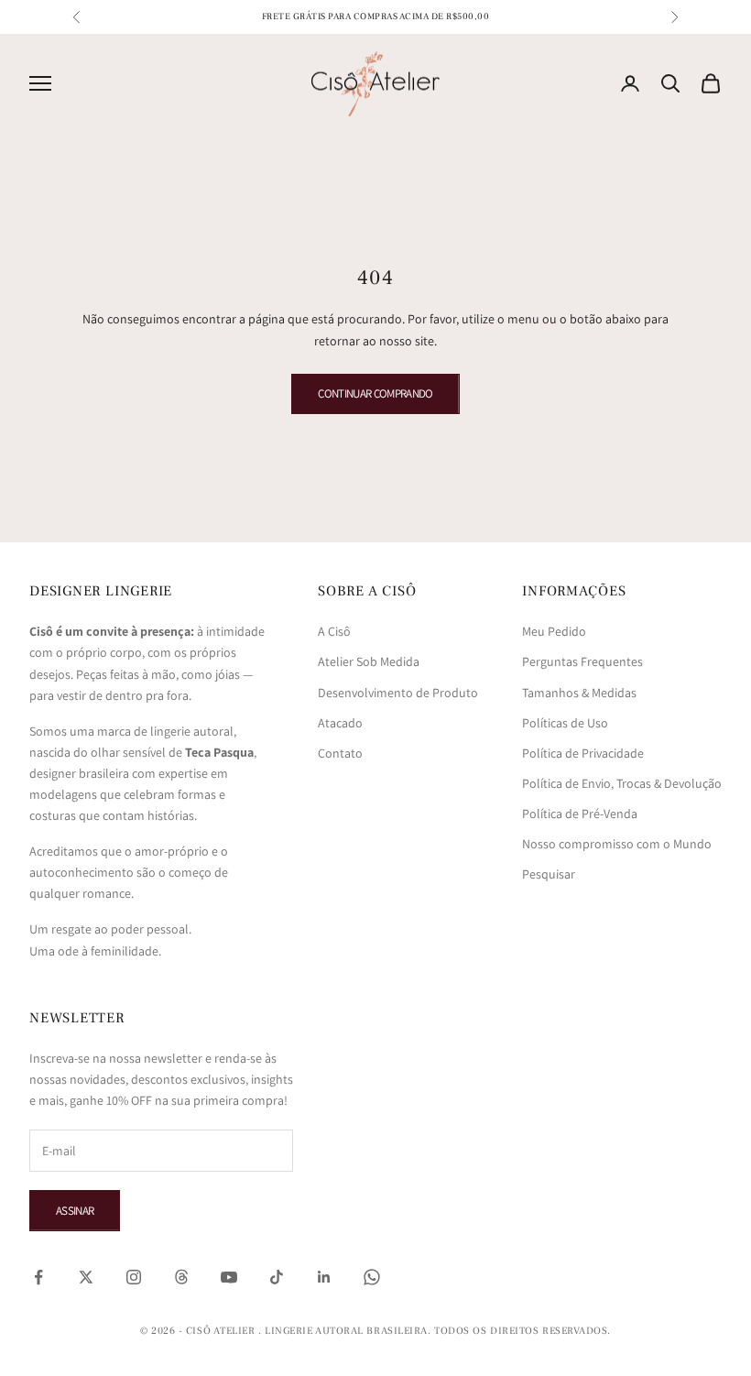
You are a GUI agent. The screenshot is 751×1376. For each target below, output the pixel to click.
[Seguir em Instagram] (134, 1277)
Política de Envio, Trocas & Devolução (622, 783)
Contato (340, 753)
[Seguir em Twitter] (86, 1277)
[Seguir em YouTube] (229, 1277)
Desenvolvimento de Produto (398, 692)
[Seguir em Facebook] (38, 1277)
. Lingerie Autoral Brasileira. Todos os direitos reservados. (434, 1331)
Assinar (74, 1210)
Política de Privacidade (583, 753)
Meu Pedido (554, 631)
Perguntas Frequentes (582, 661)
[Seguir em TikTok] (276, 1277)
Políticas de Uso (565, 723)
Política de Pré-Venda (579, 813)
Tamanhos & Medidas (579, 692)
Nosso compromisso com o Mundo (617, 843)
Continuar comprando (375, 393)
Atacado (340, 723)
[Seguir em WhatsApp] (372, 1277)
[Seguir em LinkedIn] (324, 1277)
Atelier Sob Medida (368, 661)
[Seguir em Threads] (181, 1277)
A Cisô (334, 631)
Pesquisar (548, 874)
